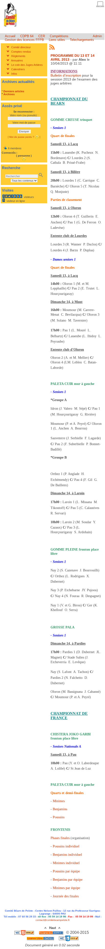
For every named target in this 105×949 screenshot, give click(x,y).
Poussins (58, 817)
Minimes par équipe (66, 888)
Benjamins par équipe (68, 879)
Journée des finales (66, 896)
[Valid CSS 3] (68, 938)
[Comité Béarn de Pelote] (11, 27)
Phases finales (60, 838)
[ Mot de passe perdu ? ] (24, 137)
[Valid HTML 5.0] (24, 932)
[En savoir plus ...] (41, 938)
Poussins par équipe (66, 871)
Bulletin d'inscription (66, 75)
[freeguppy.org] (51, 932)
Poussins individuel (66, 846)
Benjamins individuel (67, 854)
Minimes (59, 801)
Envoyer (24, 131)
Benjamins (60, 809)
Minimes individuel (66, 863)
